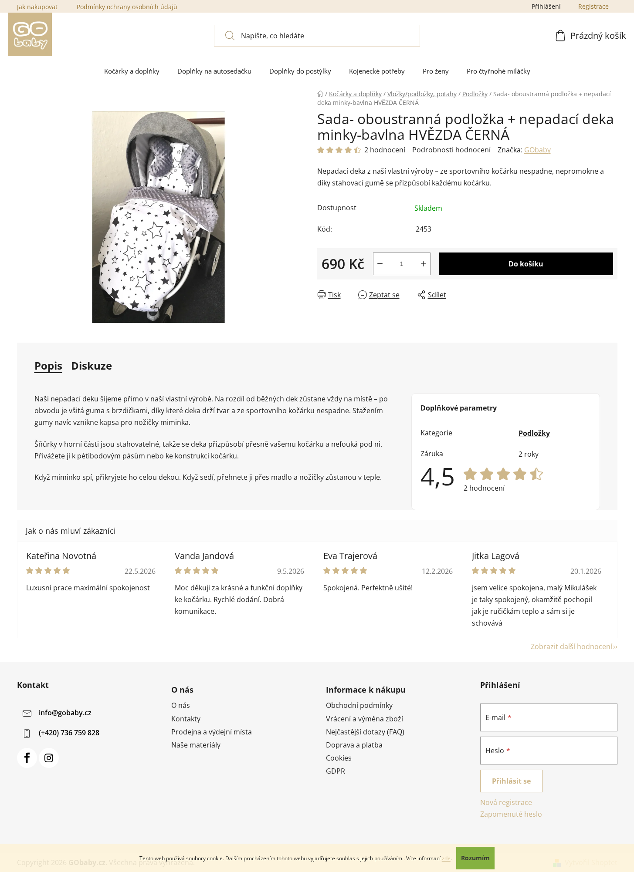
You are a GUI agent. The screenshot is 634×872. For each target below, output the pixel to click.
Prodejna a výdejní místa (211, 732)
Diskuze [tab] (91, 365)
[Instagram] (49, 758)
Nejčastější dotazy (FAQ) (365, 732)
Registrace (593, 6)
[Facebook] (27, 758)
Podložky (534, 433)
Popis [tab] (48, 365)
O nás (180, 705)
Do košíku (526, 264)
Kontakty (185, 719)
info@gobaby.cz (65, 713)
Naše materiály (195, 745)
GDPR (335, 771)
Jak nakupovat (37, 7)
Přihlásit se (511, 781)
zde (446, 858)
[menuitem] (131, 71)
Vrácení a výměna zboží (364, 719)
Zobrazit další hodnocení (571, 646)
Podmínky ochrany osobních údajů (127, 7)
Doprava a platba (354, 745)
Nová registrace (506, 802)
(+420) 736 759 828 (69, 733)
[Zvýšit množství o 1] (423, 264)
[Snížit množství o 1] (380, 264)
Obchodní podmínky (359, 705)
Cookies (339, 758)
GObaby (537, 150)
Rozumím (475, 858)
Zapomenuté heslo (511, 814)
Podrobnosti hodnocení (451, 150)
